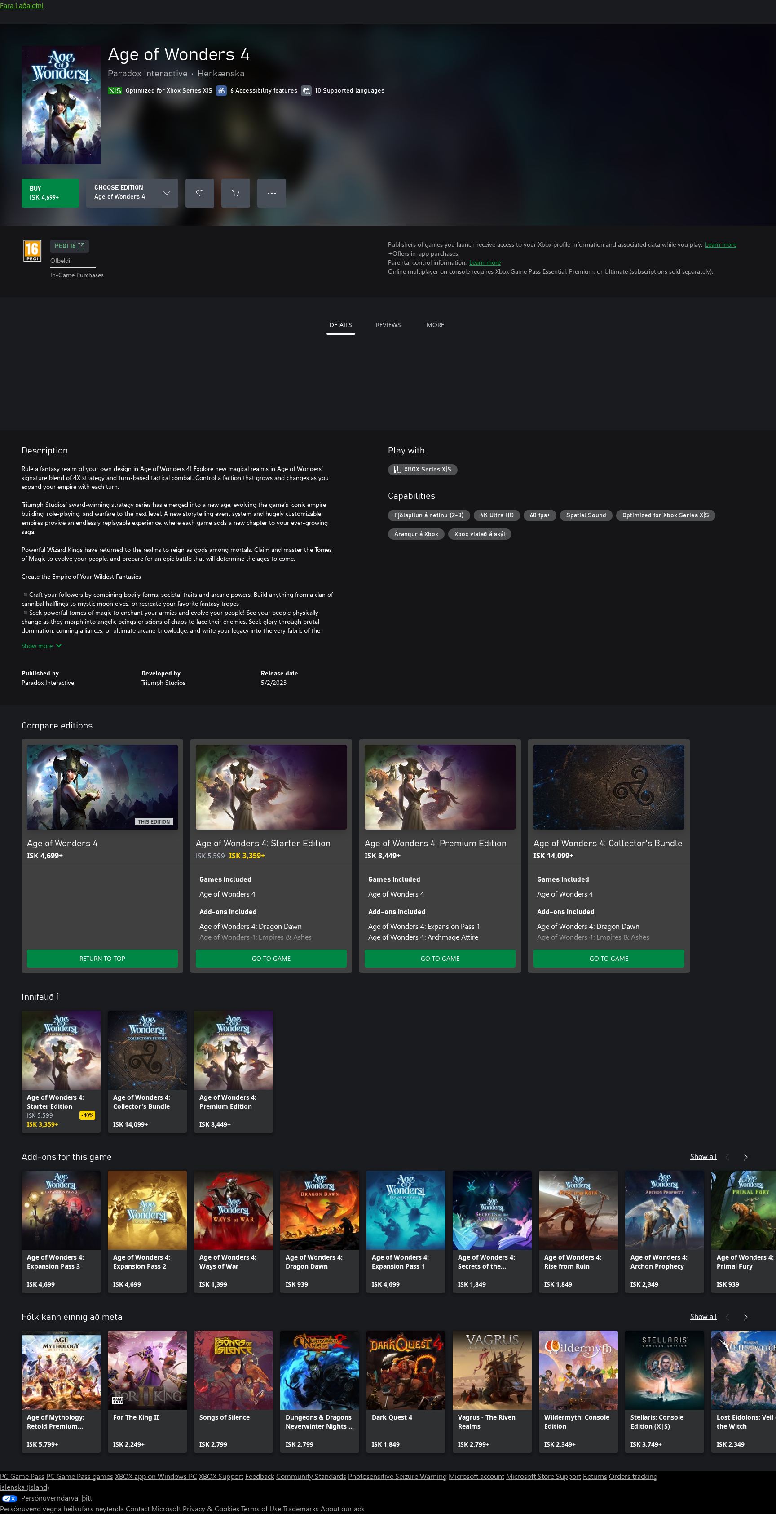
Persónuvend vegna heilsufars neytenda (62, 1508)
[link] (61, 1072)
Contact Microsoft (153, 1508)
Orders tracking (633, 1476)
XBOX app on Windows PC (156, 1476)
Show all (703, 1156)
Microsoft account (476, 1476)
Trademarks (301, 1508)
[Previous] (727, 1157)
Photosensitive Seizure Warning (397, 1476)
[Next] (745, 1157)
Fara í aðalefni (22, 5)
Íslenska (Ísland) (24, 1487)
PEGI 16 (65, 246)
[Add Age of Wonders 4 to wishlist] (199, 193)
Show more (37, 645)
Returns (595, 1476)
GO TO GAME (271, 958)
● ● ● (272, 193)
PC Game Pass (22, 1476)
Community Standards (311, 1476)
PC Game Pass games (79, 1476)
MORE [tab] (435, 324)
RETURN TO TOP (102, 958)
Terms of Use (261, 1508)
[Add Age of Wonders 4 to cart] (235, 193)
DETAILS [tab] (341, 324)
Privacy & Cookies (211, 1508)
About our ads (343, 1508)
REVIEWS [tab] (388, 324)
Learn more (720, 244)
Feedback (259, 1476)
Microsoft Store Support (543, 1476)
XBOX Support (221, 1476)
